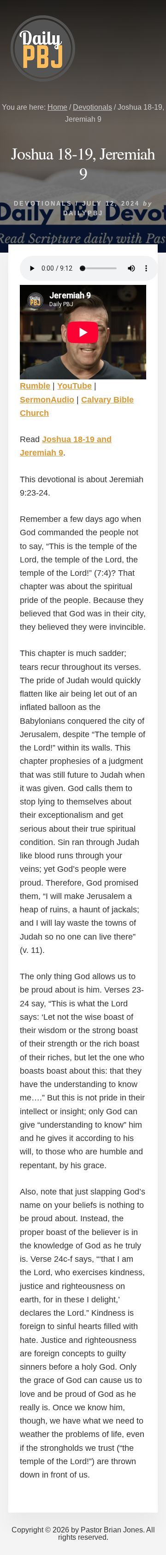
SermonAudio (47, 399)
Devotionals (43, 203)
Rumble (35, 385)
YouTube (74, 385)
